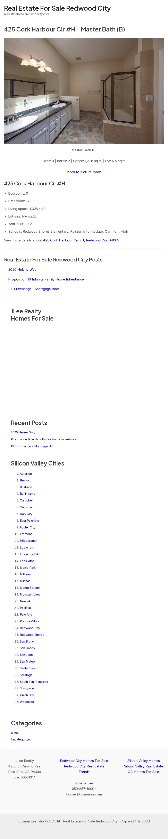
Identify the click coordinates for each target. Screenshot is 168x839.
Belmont (26, 480)
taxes (15, 733)
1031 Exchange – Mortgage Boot (33, 446)
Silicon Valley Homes (143, 761)
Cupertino (27, 507)
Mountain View (30, 594)
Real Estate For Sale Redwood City (57, 8)
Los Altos (26, 547)
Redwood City (30, 628)
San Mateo (27, 661)
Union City (27, 695)
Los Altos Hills (30, 554)
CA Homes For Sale (143, 772)
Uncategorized (21, 739)
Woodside (27, 702)
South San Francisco (34, 682)
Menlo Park (28, 568)
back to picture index (84, 172)
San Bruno (27, 641)
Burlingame (27, 494)
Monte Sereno (30, 588)
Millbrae (25, 574)
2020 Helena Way (23, 432)
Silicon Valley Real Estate (143, 766)
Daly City (26, 514)
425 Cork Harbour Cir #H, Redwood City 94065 (81, 240)
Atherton (26, 474)
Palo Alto (26, 614)
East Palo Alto (29, 521)
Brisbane (26, 487)
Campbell (26, 500)
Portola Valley (29, 621)
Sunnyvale (27, 688)
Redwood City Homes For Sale (84, 761)
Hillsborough (28, 541)
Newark (25, 601)
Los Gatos (27, 561)
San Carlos (27, 648)
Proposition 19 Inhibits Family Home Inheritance (44, 439)
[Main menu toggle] (159, 10)
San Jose (26, 655)
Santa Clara (28, 668)
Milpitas (25, 581)
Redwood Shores (32, 635)
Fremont (26, 534)
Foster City (27, 527)
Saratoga (26, 675)
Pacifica (25, 608)
